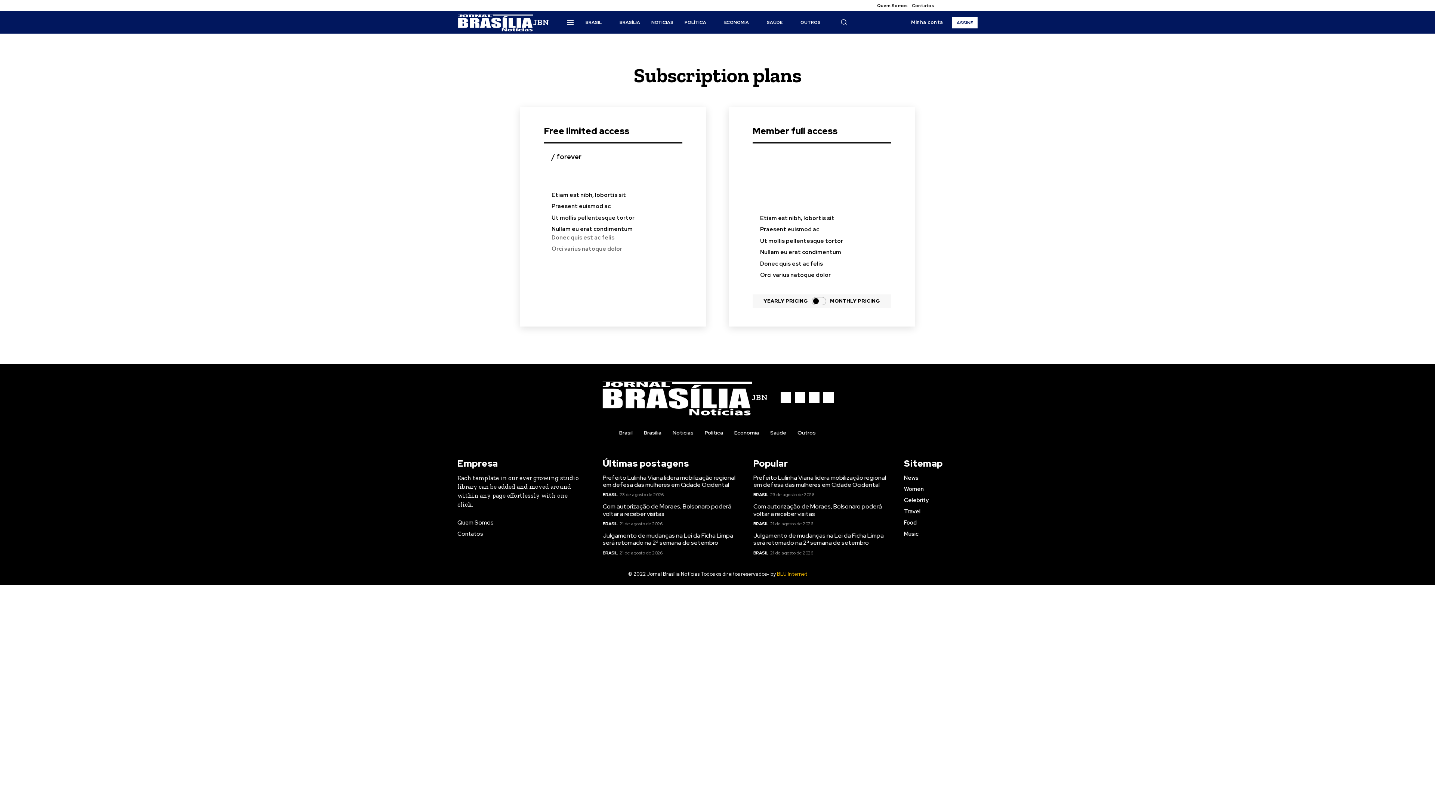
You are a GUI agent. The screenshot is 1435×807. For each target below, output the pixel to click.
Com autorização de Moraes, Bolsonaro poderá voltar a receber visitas (667, 510)
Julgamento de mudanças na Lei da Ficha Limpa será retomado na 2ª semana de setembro (668, 539)
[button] (843, 22)
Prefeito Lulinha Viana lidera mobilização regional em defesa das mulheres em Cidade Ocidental (669, 481)
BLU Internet (792, 574)
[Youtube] (973, 5)
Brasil (610, 495)
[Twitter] (964, 5)
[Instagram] (955, 5)
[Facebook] (946, 5)
